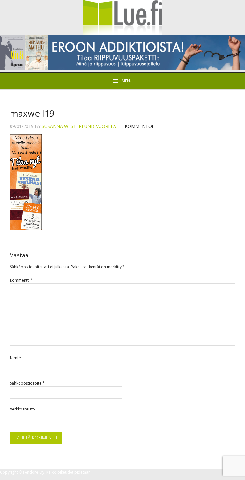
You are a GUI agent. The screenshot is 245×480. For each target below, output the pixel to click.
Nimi (15, 357)
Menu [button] (127, 81)
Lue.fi (122, 17)
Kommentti (21, 280)
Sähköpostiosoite (27, 383)
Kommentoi (139, 126)
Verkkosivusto (22, 409)
